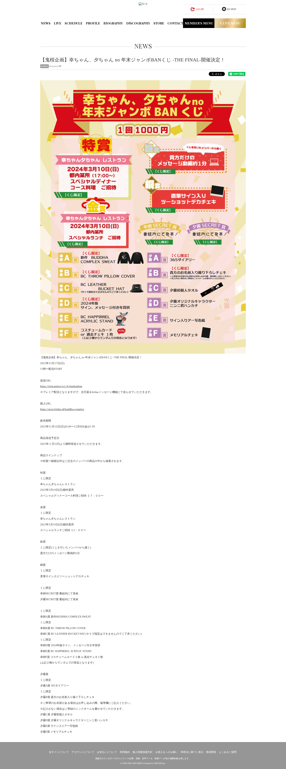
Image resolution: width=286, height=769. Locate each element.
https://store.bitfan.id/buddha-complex (62, 409)
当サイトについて (59, 752)
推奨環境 (211, 752)
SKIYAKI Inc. (160, 763)
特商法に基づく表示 (192, 752)
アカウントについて (83, 752)
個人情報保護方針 (143, 752)
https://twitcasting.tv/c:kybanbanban (61, 386)
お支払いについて (107, 752)
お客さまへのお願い (166, 752)
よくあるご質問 (227, 752)
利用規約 (125, 752)
